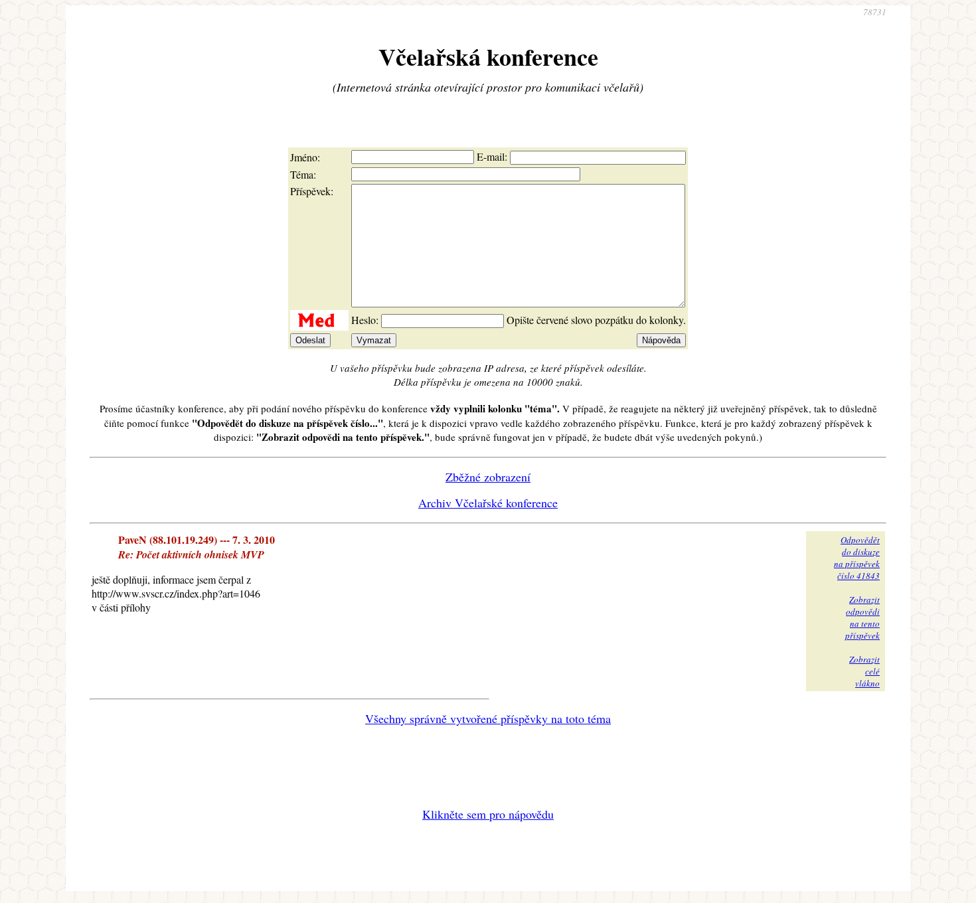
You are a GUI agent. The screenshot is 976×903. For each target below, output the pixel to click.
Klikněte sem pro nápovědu (488, 814)
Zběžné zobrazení (488, 477)
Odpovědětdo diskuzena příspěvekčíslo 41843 (857, 558)
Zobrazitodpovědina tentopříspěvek (862, 617)
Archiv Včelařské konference (488, 503)
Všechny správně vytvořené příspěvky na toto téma (488, 718)
